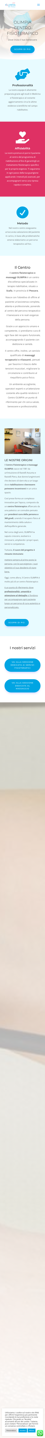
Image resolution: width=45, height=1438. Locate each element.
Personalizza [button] (11, 1430)
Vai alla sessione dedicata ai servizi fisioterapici (22, 665)
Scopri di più (22, 49)
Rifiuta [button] (31, 1430)
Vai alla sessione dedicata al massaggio (22, 686)
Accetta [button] (23, 1430)
